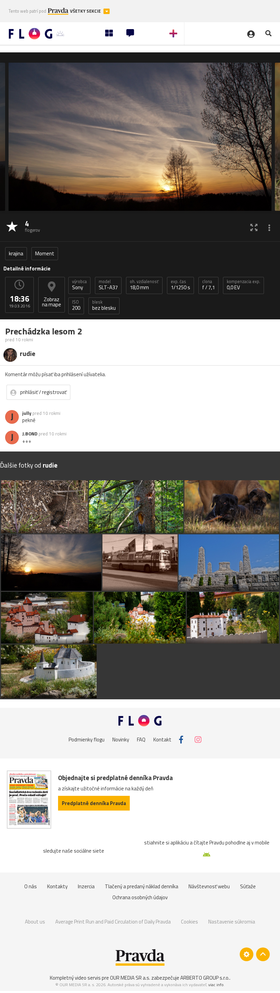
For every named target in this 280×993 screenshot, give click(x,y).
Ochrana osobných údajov (140, 897)
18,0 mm (144, 284)
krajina (16, 253)
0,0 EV (243, 284)
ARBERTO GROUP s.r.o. (204, 978)
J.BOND (30, 433)
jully (26, 413)
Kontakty (57, 886)
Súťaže (248, 886)
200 (76, 305)
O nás (30, 886)
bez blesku (104, 305)
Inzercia (86, 886)
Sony (79, 284)
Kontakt (162, 739)
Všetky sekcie (86, 11)
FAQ (141, 739)
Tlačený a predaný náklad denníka (141, 886)
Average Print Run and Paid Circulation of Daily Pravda (113, 921)
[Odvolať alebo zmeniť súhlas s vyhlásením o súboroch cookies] (246, 954)
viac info (216, 984)
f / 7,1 (208, 284)
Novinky (120, 739)
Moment (44, 253)
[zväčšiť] (253, 227)
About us (35, 921)
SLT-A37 (108, 284)
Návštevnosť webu (209, 886)
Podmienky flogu (86, 739)
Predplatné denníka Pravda (94, 803)
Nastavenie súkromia (231, 921)
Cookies (189, 921)
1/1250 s (180, 284)
